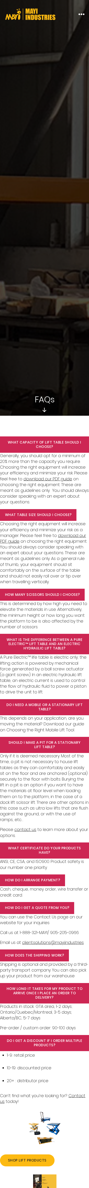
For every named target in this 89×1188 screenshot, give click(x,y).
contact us (25, 829)
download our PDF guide (48, 479)
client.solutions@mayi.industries (53, 942)
